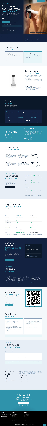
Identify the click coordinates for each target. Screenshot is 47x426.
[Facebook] (3, 416)
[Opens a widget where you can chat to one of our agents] (44, 425)
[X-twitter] (4, 416)
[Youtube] (6, 416)
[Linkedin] (1, 416)
